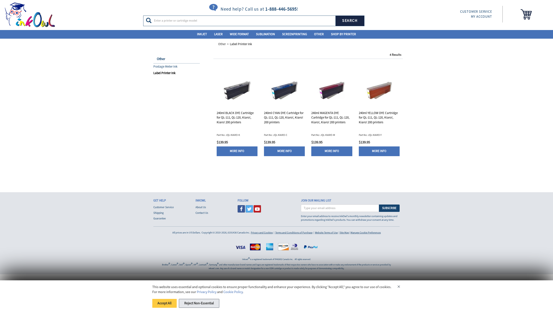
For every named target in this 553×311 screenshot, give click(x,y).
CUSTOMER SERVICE (476, 11)
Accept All (164, 303)
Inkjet (202, 34)
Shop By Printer (343, 34)
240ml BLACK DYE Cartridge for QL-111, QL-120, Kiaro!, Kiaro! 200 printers (235, 118)
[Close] (399, 287)
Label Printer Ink (241, 44)
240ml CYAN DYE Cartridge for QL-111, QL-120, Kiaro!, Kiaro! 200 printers (284, 118)
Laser (218, 34)
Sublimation (265, 34)
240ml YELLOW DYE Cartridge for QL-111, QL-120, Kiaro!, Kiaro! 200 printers (378, 118)
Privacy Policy (206, 292)
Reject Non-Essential (199, 303)
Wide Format (239, 34)
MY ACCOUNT (481, 16)
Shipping (158, 213)
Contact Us (201, 213)
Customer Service (163, 207)
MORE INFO (237, 151)
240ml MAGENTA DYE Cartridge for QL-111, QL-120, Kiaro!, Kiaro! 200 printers (330, 118)
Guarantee (159, 219)
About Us (200, 207)
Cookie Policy (233, 292)
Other (319, 34)
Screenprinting (294, 34)
